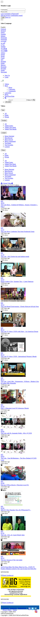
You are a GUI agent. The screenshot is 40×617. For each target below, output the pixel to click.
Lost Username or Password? (10, 14)
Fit (4, 567)
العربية (3, 43)
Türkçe (3, 53)
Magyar (3, 65)
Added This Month (10, 129)
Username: (4, 10)
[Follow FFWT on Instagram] (36, 612)
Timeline (4, 120)
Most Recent (8, 138)
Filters (3, 150)
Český (3, 58)
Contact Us (13, 608)
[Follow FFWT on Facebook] (29, 609)
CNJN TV (31, 567)
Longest (4, 132)
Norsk (3, 56)
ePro (34, 569)
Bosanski (3, 67)
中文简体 (4, 49)
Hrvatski (3, 68)
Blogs (10, 87)
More (6, 86)
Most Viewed (9, 139)
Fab (28, 569)
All (6, 113)
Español (3, 34)
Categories (12, 89)
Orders (15, 610)
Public (7, 115)
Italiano (3, 36)
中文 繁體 (4, 51)
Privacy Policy (7, 610)
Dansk (3, 54)
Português (4, 38)
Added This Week (10, 127)
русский (3, 41)
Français (3, 29)
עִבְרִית (3, 45)
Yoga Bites (8, 567)
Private (7, 117)
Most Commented (10, 141)
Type (3, 110)
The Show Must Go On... (20, 567)
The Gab (20, 569)
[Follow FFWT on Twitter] (32, 609)
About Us (6, 608)
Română (3, 61)
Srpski (3, 70)
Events (25, 569)
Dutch (3, 32)
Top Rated (8, 143)
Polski (3, 63)
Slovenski (4, 72)
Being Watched (9, 136)
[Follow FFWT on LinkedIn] (35, 609)
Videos (7, 84)
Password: (4, 12)
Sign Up (7, 17)
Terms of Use (22, 608)
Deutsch (3, 31)
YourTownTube (9, 96)
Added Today (9, 126)
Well (31, 569)
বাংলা (2, 60)
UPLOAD (8, 102)
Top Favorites (9, 145)
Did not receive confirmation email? (12, 15)
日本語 (3, 47)
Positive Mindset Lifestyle (9, 569)
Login (3, 17)
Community (12, 91)
